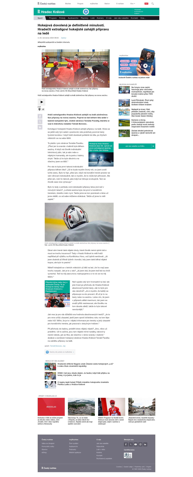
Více (143, 18)
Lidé (92, 18)
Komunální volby (48, 446)
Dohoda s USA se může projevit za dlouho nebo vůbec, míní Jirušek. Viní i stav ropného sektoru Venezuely (50, 421)
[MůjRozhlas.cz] (42, 47)
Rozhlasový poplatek (104, 458)
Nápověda (100, 446)
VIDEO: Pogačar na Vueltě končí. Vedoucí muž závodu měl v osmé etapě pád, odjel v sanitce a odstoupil (111, 421)
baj (64, 346)
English (148, 467)
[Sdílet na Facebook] (40, 116)
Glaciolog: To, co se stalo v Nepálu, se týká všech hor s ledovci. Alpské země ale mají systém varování (80, 421)
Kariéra (99, 452)
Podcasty (72, 449)
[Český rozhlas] (46, 3)
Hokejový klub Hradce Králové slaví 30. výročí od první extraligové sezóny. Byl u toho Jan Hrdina (100, 147)
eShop (44, 452)
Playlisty (84, 18)
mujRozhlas (94, 3)
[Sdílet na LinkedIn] (40, 127)
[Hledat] (152, 3)
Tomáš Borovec (56, 346)
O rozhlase (120, 3)
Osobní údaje (128, 467)
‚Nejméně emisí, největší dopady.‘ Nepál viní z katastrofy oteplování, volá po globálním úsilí (141, 420)
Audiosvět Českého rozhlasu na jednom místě (134, 77)
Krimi (133, 61)
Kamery (137, 13)
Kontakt (134, 18)
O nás (108, 18)
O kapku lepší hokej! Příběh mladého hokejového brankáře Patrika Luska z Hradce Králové (83, 383)
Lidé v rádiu (100, 449)
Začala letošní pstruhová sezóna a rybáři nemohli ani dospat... (143, 133)
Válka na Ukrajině (48, 443)
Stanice (107, 3)
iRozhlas (68, 3)
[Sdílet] (43, 109)
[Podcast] (39, 109)
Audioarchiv (138, 11)
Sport (40, 18)
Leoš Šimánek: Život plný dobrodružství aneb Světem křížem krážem (142, 102)
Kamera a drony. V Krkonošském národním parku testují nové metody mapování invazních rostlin (143, 123)
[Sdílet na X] (40, 121)
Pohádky (123, 64)
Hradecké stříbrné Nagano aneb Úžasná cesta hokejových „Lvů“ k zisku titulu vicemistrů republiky (85, 365)
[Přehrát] (41, 102)
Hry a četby (124, 61)
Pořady (62, 18)
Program (80, 3)
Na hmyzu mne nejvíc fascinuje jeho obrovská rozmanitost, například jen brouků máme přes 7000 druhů (142, 91)
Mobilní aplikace (75, 452)
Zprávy (63, 38)
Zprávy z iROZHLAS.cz (47, 396)
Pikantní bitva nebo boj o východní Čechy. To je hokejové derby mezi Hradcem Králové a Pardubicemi (56, 286)
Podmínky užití (139, 467)
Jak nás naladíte (121, 18)
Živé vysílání (124, 68)
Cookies (119, 467)
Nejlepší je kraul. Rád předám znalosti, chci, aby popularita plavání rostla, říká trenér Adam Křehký (142, 112)
